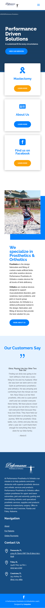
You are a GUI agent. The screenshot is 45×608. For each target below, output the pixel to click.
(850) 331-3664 (16, 579)
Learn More (22, 88)
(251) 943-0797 (16, 568)
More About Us (19, 322)
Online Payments (11, 536)
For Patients (9, 531)
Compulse (27, 604)
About (6, 526)
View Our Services (16, 51)
